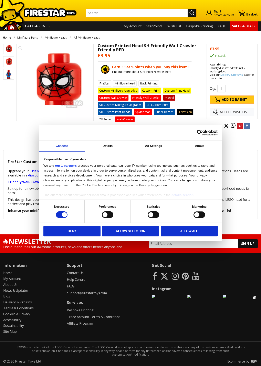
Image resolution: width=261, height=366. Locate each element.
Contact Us (75, 273)
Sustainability (13, 325)
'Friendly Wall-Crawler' (26, 182)
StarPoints (154, 26)
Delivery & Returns (231, 75)
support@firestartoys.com (87, 293)
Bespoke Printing (199, 26)
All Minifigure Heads (87, 37)
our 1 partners (66, 165)
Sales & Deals (243, 26)
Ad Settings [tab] (153, 146)
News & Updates (16, 290)
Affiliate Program (80, 323)
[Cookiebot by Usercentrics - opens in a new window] (200, 133)
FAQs (222, 26)
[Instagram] (175, 276)
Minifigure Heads (56, 37)
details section (182, 195)
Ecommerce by (238, 361)
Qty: (213, 88)
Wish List (174, 26)
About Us (10, 284)
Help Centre (76, 279)
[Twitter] (164, 276)
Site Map (10, 331)
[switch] (107, 215)
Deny (72, 231)
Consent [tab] (62, 146)
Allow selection (130, 231)
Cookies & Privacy (16, 314)
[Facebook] (154, 276)
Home (7, 37)
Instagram (162, 288)
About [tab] (199, 146)
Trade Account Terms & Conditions (93, 317)
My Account (133, 26)
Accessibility (12, 320)
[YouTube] (195, 276)
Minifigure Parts (27, 37)
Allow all (189, 231)
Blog (6, 296)
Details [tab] (108, 146)
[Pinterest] (185, 276)
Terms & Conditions (18, 308)
